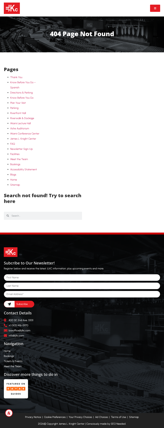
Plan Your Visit (18, 102)
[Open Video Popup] (155, 8)
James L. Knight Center (23, 138)
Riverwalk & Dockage (22, 118)
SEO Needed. (118, 423)
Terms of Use (118, 417)
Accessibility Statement (23, 169)
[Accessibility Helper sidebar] (9, 413)
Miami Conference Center (24, 133)
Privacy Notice (33, 417)
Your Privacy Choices (80, 417)
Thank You (16, 77)
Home (13, 179)
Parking (14, 107)
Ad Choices (101, 417)
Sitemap (15, 184)
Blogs (13, 174)
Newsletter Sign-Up (21, 148)
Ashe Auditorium (19, 128)
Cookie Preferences (55, 417)
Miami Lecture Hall (20, 123)
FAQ (12, 143)
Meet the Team (19, 159)
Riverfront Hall (18, 113)
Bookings (15, 164)
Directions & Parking (21, 92)
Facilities (15, 154)
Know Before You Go (21, 97)
